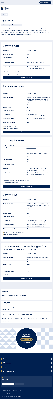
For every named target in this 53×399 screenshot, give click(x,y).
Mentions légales (5, 392)
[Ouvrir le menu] (2, 2)
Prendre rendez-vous (45, 2)
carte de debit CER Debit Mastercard (14, 30)
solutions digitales (36, 30)
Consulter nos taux (31, 50)
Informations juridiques (6, 393)
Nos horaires (19, 383)
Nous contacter (26, 342)
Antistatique (19, 396)
